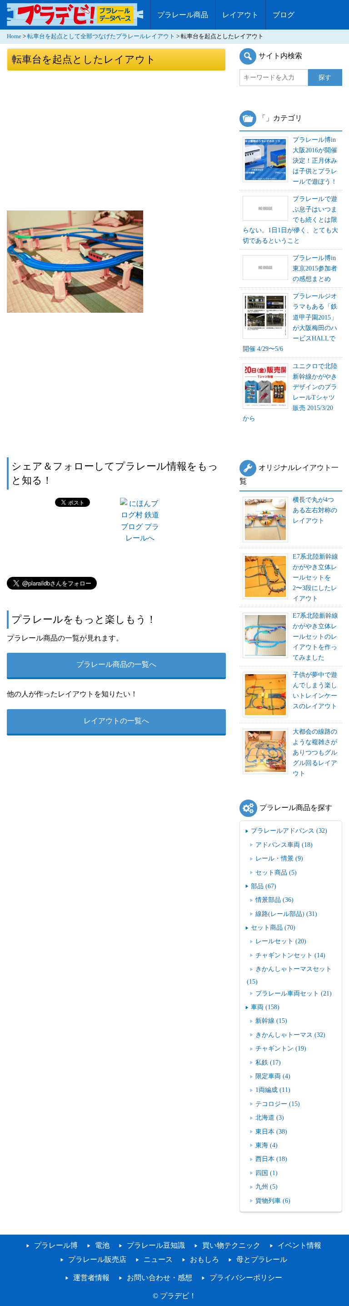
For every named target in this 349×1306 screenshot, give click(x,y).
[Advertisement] (116, 140)
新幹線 (271, 1020)
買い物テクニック (231, 1245)
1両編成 (272, 1089)
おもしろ (204, 1259)
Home (14, 36)
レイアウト (240, 15)
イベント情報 (299, 1245)
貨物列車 (272, 1200)
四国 (266, 1172)
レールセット (280, 941)
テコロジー (277, 1103)
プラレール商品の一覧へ (116, 664)
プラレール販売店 (97, 1259)
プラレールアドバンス (289, 830)
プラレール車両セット (293, 993)
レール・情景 (279, 858)
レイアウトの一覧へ (116, 721)
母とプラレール (261, 1259)
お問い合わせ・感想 (159, 1277)
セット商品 (276, 872)
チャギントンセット (290, 955)
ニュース (158, 1259)
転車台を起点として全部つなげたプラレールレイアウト (101, 36)
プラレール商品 (182, 15)
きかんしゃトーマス (290, 1034)
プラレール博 (56, 1245)
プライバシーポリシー (245, 1277)
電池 (102, 1245)
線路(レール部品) (286, 913)
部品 (263, 886)
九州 (266, 1186)
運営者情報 (91, 1277)
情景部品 (274, 899)
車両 (265, 1007)
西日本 (271, 1158)
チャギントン (280, 1048)
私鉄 (268, 1062)
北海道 (269, 1117)
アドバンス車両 (284, 844)
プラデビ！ (178, 1296)
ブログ (283, 15)
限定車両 (272, 1076)
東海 (266, 1145)
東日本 (271, 1131)
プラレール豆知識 (156, 1245)
